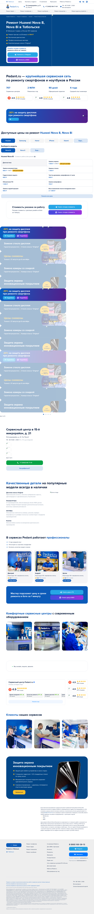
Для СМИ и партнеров (53, 846)
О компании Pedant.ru (53, 844)
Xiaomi (66, 141)
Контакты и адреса (30, 2)
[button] (25, 156)
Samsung (22, 141)
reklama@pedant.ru (82, 860)
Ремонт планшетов (59, 11)
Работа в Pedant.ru (65, 2)
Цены (20, 2)
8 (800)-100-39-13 (48, 812)
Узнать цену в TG (68, 592)
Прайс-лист (50, 860)
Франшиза (53, 2)
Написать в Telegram (24, 54)
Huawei (30, 13)
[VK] (83, 2)
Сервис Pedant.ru (10, 13)
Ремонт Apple (10, 11)
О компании (43, 2)
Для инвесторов (51, 866)
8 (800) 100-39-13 (77, 844)
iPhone (51, 141)
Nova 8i (8, 150)
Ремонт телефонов (25, 11)
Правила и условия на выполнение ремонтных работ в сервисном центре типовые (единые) (28, 882)
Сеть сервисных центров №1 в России (57, 863)
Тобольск (11, 2)
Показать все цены (47, 196)
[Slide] (43, 414)
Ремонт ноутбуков (43, 11)
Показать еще (35, 701)
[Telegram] (80, 2)
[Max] (87, 2)
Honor (37, 141)
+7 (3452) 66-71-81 (51, 6)
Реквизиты (50, 852)
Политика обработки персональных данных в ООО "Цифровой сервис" (23, 885)
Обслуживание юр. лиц (53, 871)
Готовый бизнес (51, 857)
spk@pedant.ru (84, 858)
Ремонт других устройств (79, 11)
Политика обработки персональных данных (16, 883)
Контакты (49, 849)
